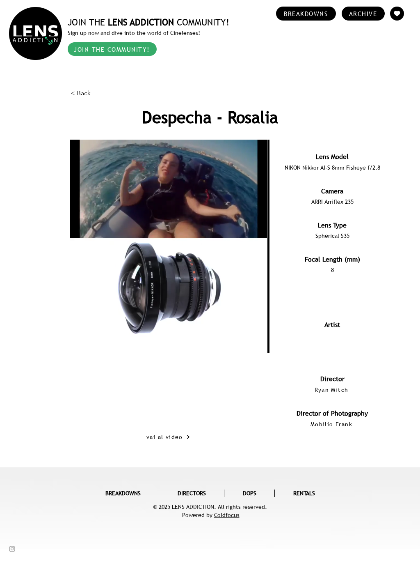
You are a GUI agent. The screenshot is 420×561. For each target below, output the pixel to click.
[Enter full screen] (256, 325)
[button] (98, 93)
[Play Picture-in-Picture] (242, 325)
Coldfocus (227, 515)
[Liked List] (397, 14)
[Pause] (80, 325)
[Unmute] (94, 325)
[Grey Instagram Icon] (12, 549)
